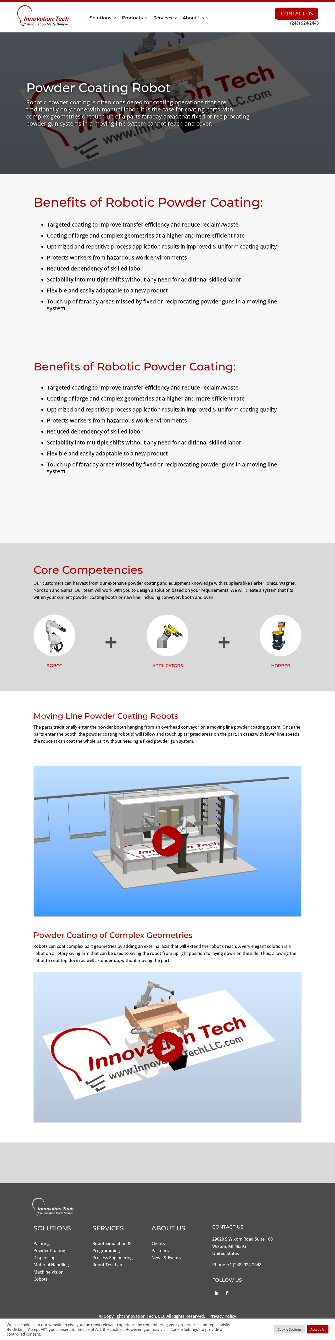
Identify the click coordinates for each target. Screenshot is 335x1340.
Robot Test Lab (107, 1265)
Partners (160, 1250)
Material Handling (51, 1265)
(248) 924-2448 (304, 23)
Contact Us (297, 13)
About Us (193, 17)
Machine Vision (49, 1272)
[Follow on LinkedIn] (216, 1293)
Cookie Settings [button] (289, 1329)
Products (132, 17)
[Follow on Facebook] (227, 1293)
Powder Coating (49, 1250)
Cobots (41, 1279)
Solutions (100, 17)
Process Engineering (112, 1257)
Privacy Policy (222, 1316)
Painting (42, 1243)
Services (162, 17)
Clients (158, 1243)
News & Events (166, 1257)
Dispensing (44, 1257)
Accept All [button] (317, 1329)
